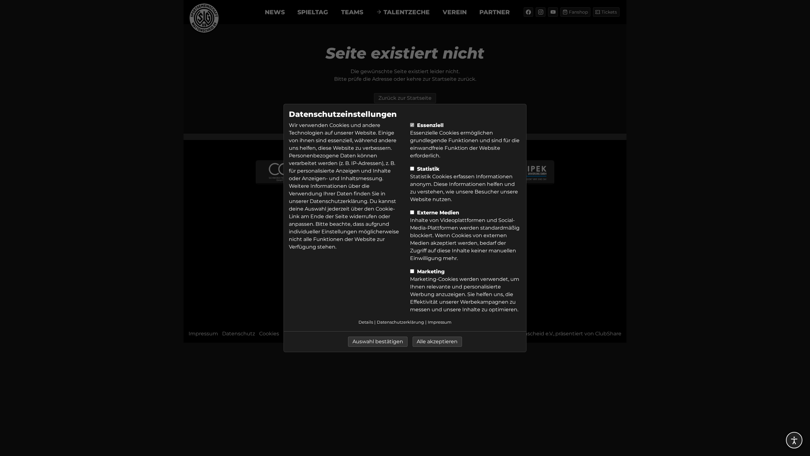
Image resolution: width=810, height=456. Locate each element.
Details (365, 322)
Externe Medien (437, 213)
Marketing (430, 272)
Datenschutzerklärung (338, 201)
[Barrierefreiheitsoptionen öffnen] (794, 440)
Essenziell (429, 125)
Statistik (427, 169)
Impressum (440, 322)
